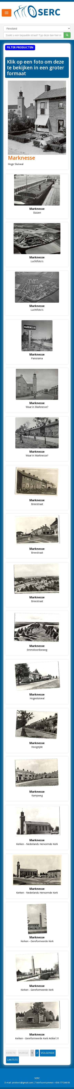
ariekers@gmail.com (22, 1082)
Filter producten (20, 47)
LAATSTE (12, 1059)
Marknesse (21, 157)
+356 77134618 (62, 1082)
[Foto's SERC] (37, 12)
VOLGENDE (48, 1052)
